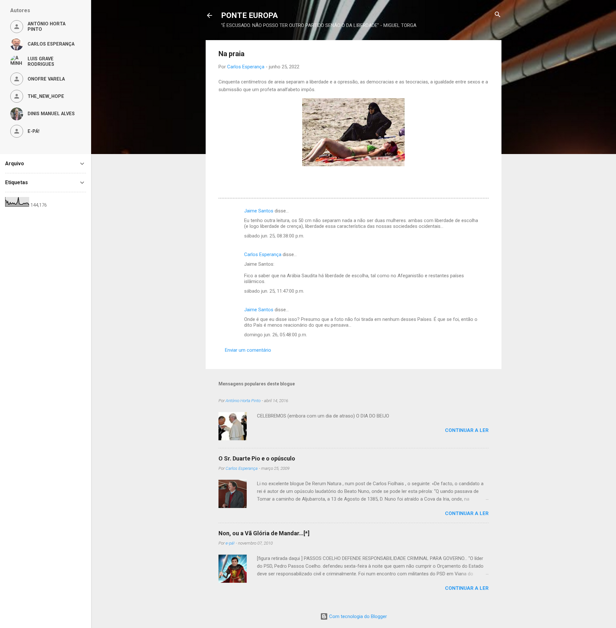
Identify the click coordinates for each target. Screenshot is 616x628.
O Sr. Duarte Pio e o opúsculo (256, 458)
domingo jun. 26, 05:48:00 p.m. (275, 335)
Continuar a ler (467, 430)
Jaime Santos (258, 211)
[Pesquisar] (497, 15)
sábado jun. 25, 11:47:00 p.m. (274, 291)
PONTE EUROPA (249, 15)
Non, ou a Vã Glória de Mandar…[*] (264, 533)
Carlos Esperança (262, 254)
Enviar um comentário (248, 350)
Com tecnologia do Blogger (357, 616)
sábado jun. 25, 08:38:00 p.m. (274, 236)
